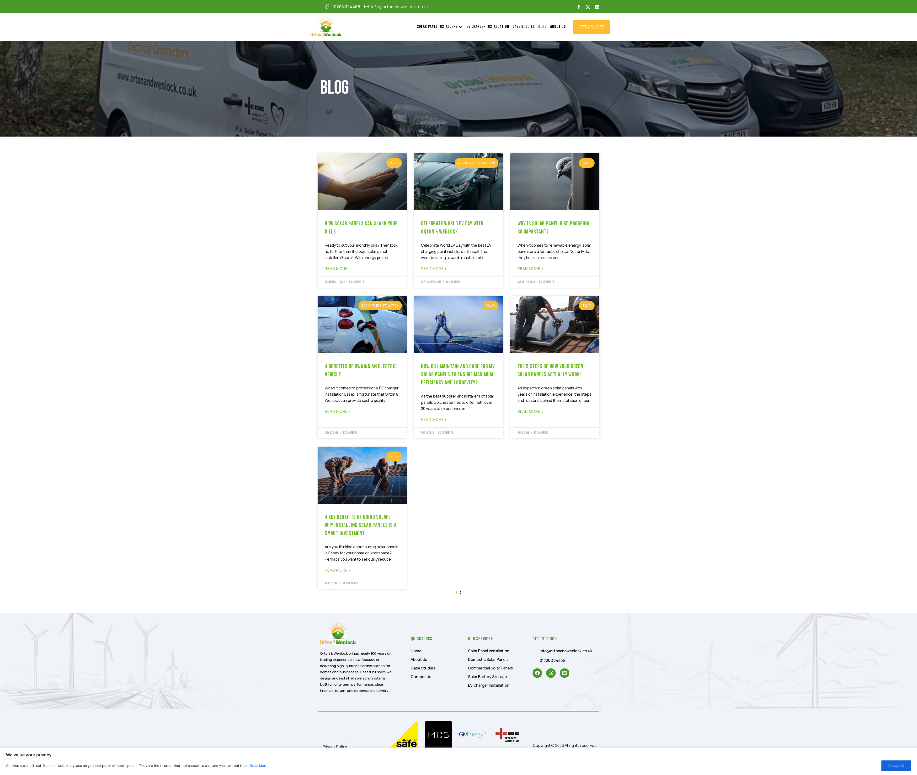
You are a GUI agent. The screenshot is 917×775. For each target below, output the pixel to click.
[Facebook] (537, 673)
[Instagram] (551, 673)
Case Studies (524, 27)
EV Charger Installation (488, 27)
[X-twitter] (588, 7)
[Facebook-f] (578, 7)
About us (558, 27)
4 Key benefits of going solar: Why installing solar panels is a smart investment (361, 525)
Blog (542, 27)
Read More (258, 765)
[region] (458, 761)
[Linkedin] (597, 7)
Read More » (338, 268)
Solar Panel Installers (437, 27)
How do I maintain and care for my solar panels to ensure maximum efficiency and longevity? (458, 375)
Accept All (896, 765)
